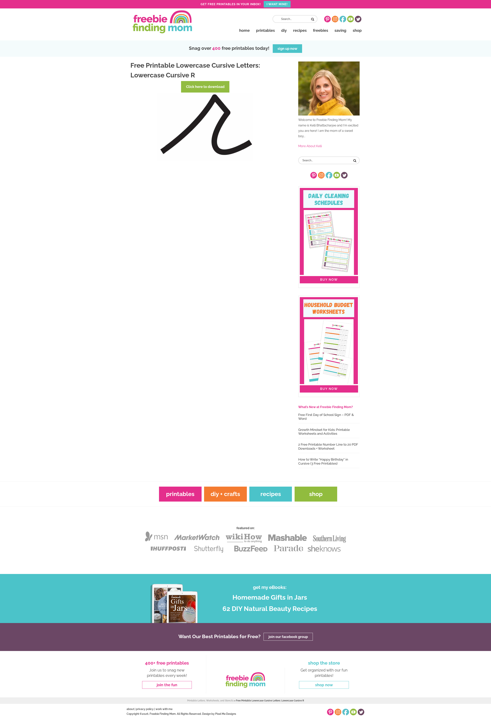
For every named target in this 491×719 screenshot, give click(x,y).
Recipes (270, 494)
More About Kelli (310, 146)
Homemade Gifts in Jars (269, 597)
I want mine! (277, 4)
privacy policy (145, 709)
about (130, 709)
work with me (164, 709)
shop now (324, 685)
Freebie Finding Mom (162, 21)
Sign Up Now (287, 49)
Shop (316, 494)
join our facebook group (288, 637)
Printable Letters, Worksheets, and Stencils (210, 700)
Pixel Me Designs (225, 713)
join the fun (167, 685)
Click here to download (205, 87)
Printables (180, 494)
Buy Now (329, 279)
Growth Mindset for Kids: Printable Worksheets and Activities (324, 431)
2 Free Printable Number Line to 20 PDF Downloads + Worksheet (328, 446)
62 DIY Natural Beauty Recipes (269, 608)
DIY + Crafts (225, 494)
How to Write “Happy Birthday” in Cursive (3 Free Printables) (323, 461)
